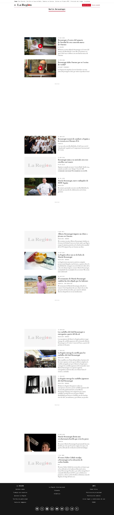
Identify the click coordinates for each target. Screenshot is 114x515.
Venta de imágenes (20, 502)
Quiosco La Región (20, 495)
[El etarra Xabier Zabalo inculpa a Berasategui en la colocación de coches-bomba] (40, 463)
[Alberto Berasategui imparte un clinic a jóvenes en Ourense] (40, 240)
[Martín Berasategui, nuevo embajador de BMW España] (40, 187)
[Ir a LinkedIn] (52, 509)
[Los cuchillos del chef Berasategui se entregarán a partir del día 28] (40, 338)
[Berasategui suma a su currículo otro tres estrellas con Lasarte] (40, 166)
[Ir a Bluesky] (62, 509)
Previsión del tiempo (77, 1)
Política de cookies (93, 495)
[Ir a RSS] (77, 509)
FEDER (94, 502)
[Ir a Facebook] (37, 509)
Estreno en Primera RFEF (62, 1)
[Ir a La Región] (24, 5)
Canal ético (94, 489)
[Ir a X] (42, 509)
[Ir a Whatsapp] (67, 509)
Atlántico (57, 493)
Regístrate (86, 5)
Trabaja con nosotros (20, 492)
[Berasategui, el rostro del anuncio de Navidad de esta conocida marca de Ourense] (40, 46)
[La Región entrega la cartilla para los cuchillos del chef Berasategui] (40, 359)
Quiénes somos (20, 489)
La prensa (87, 1)
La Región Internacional (57, 487)
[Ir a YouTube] (57, 509)
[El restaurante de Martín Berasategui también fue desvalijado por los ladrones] (40, 285)
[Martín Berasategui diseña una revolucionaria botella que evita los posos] (40, 443)
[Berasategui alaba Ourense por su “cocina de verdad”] (40, 68)
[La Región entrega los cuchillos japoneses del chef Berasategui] (40, 384)
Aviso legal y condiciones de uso (94, 499)
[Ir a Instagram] (47, 509)
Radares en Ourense (48, 1)
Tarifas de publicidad (20, 499)
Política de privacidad (94, 492)
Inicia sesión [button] (96, 5)
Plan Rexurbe (21, 1)
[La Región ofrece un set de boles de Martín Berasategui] (40, 261)
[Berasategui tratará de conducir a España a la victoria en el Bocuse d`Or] (40, 145)
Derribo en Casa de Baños (34, 1)
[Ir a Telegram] (72, 509)
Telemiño (57, 490)
